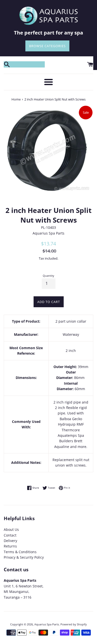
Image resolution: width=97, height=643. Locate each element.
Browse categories (47, 46)
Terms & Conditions (20, 551)
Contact (10, 535)
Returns (10, 546)
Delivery (10, 540)
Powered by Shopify (73, 624)
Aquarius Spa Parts (46, 624)
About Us (11, 529)
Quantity (48, 275)
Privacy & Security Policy (24, 557)
